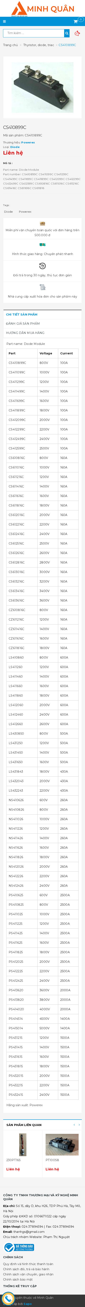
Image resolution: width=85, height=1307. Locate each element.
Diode (8, 211)
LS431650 (16, 762)
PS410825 (16, 905)
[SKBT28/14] (62, 1144)
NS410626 (16, 800)
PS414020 (16, 1009)
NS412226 (16, 876)
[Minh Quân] (42, 9)
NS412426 (16, 886)
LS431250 (16, 743)
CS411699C (17, 401)
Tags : (6, 205)
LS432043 (16, 781)
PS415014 (16, 1028)
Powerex (25, 211)
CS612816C (17, 562)
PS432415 (16, 1095)
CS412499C (17, 439)
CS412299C (17, 429)
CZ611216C (16, 619)
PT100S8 (13, 1160)
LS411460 (16, 676)
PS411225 (15, 924)
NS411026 (16, 819)
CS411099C (17, 372)
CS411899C (17, 410)
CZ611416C (16, 629)
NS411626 (16, 847)
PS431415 (15, 1047)
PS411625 (15, 943)
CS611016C (16, 467)
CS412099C (17, 420)
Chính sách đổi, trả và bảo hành (26, 1269)
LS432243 (16, 790)
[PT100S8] (22, 1144)
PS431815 (16, 1066)
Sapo (28, 1304)
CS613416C (16, 591)
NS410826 (16, 809)
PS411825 (16, 952)
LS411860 (16, 695)
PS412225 (16, 971)
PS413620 (16, 990)
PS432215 (16, 1085)
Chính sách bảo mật (18, 1279)
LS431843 (16, 771)
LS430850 (16, 733)
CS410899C (17, 363)
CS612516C (16, 543)
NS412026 (16, 867)
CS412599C (17, 448)
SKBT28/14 (53, 1160)
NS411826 (16, 857)
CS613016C (17, 572)
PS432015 (16, 1076)
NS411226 (16, 828)
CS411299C (17, 382)
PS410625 (16, 895)
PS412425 (16, 981)
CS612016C (17, 515)
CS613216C (16, 581)
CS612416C (16, 534)
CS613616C (16, 600)
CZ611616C (16, 638)
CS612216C (16, 524)
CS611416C (16, 486)
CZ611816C (16, 648)
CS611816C (16, 505)
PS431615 (15, 1057)
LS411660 (15, 686)
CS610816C (17, 458)
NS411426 (16, 838)
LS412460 (16, 714)
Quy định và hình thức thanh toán (28, 1264)
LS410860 (16, 657)
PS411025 (16, 914)
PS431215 (15, 1038)
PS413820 (16, 1000)
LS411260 (15, 667)
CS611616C (16, 496)
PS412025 (16, 962)
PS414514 (16, 1019)
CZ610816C (17, 610)
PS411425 (15, 933)
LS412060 (16, 705)
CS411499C (17, 391)
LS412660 (16, 724)
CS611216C (16, 477)
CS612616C (16, 553)
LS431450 (16, 752)
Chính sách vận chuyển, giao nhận (28, 1274)
